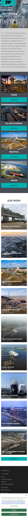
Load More (14, 459)
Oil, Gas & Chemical (6, 479)
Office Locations (5, 490)
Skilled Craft (4, 493)
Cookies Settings (14, 506)
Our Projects (4, 487)
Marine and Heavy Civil (7, 484)
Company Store (5, 470)
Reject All (14, 510)
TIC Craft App (4, 473)
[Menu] (25, 2)
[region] (14, 505)
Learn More (14, 100)
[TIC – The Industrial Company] (8, 3)
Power (3, 477)
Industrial (3, 482)
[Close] (26, 495)
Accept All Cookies (14, 514)
